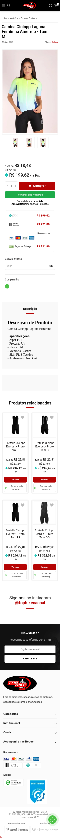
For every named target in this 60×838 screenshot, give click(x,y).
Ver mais (15, 479)
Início (5, 18)
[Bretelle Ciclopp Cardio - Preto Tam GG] (44, 540)
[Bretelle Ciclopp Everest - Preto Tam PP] (15, 540)
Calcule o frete (13, 258)
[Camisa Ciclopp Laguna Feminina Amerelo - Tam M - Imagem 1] (15, 142)
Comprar (39, 186)
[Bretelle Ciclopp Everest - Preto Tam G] (44, 453)
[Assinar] (30, 659)
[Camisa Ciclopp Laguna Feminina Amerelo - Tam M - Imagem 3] (43, 142)
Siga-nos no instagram (30, 600)
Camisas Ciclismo (29, 18)
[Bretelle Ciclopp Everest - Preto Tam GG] (15, 453)
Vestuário (14, 18)
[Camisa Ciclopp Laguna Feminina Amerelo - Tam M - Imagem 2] (29, 142)
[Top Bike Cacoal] (30, 6)
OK (51, 266)
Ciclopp (55, 42)
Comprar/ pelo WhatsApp (30, 195)
